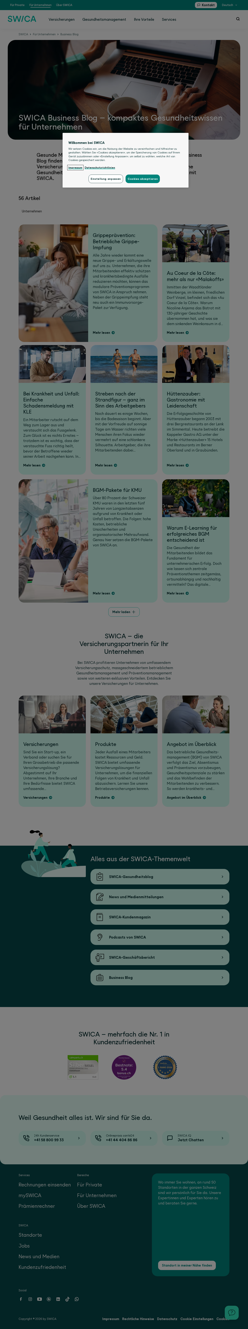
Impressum (75, 167)
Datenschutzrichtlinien (100, 167)
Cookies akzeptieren (143, 178)
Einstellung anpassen (106, 178)
